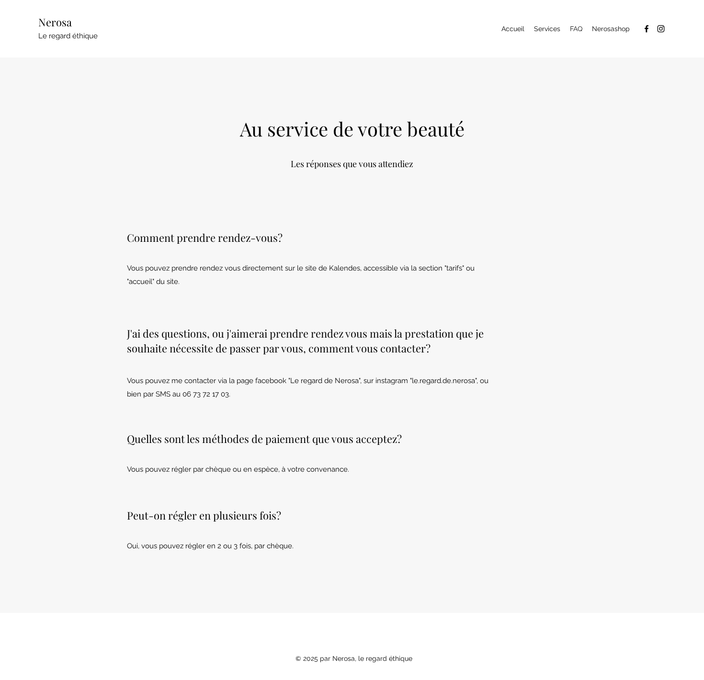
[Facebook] (646, 29)
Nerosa (55, 22)
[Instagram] (661, 29)
